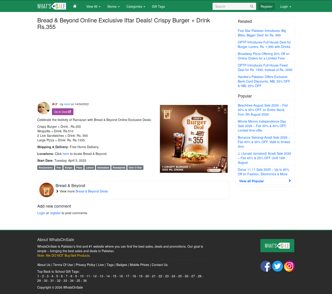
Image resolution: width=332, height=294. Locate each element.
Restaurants (46, 167)
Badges (121, 264)
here (66, 153)
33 (65, 280)
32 (59, 280)
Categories (134, 6)
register (55, 213)
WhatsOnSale (73, 287)
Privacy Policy (85, 264)
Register (267, 6)
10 (82, 276)
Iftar (58, 167)
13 (101, 276)
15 (114, 276)
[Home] (60, 6)
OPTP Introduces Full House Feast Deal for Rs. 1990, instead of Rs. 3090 (265, 67)
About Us (43, 264)
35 (78, 280)
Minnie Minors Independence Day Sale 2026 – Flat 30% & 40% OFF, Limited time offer (262, 126)
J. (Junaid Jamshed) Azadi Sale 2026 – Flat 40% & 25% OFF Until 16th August (264, 158)
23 (167, 276)
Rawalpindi (119, 167)
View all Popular (251, 181)
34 (72, 280)
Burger (68, 167)
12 (95, 276)
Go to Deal (61, 112)
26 (186, 276)
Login (284, 6)
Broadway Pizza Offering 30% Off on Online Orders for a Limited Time (264, 55)
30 (45, 280)
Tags (110, 264)
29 (39, 280)
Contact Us (160, 264)
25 (180, 276)
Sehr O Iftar (135, 167)
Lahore (90, 167)
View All (92, 6)
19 (141, 276)
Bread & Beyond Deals (92, 191)
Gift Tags (158, 6)
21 (154, 276)
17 (127, 276)
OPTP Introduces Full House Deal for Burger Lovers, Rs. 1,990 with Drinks (264, 44)
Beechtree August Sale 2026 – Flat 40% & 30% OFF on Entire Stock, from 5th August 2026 (263, 109)
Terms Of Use (63, 264)
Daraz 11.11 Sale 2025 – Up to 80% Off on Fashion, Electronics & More (263, 171)
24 (173, 276)
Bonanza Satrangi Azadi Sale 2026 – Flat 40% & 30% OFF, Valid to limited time (264, 142)
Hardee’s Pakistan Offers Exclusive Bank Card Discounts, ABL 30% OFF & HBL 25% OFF (264, 81)
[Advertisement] (133, 68)
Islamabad (103, 167)
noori (67, 104)
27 (193, 276)
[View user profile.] (43, 108)
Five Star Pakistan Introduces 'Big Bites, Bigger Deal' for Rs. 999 (262, 32)
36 (85, 280)
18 (134, 276)
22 (160, 276)
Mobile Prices (139, 264)
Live (101, 264)
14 (108, 276)
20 (147, 276)
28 (199, 276)
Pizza (79, 167)
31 (52, 280)
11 (88, 276)
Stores (112, 6)
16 (121, 276)
